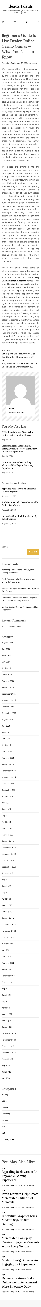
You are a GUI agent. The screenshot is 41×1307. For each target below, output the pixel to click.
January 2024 (8, 841)
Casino (5, 1101)
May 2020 (6, 1078)
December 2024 (9, 771)
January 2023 (8, 918)
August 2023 (7, 873)
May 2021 (6, 1001)
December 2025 (9, 694)
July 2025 (6, 726)
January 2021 (7, 1027)
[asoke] (20, 390)
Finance (5, 1107)
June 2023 (6, 886)
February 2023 (8, 912)
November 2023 (9, 854)
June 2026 (6, 655)
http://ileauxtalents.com (16, 412)
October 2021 (8, 982)
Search (5, 547)
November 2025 (9, 700)
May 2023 (6, 892)
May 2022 (6, 950)
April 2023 (6, 899)
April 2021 (6, 1008)
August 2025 (7, 719)
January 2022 (8, 969)
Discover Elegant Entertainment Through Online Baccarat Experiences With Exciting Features (19, 449)
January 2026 (8, 687)
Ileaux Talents (20, 6)
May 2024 (6, 815)
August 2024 (7, 796)
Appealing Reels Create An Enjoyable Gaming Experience (19, 1176)
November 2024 (9, 777)
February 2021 (8, 1020)
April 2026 (6, 668)
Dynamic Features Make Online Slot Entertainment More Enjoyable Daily (19, 1282)
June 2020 (6, 1072)
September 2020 (9, 1052)
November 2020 (9, 1040)
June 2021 (6, 995)
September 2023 (9, 867)
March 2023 (7, 905)
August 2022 (7, 944)
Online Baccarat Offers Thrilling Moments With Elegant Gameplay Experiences (17, 465)
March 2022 (7, 956)
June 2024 (6, 809)
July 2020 (6, 1065)
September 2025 (9, 713)
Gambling (6, 1114)
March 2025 (7, 751)
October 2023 (8, 860)
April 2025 (6, 745)
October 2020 (8, 1046)
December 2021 (8, 976)
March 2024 (7, 828)
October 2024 (8, 783)
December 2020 (9, 1033)
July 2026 (6, 649)
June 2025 (6, 732)
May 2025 (6, 739)
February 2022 (8, 963)
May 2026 (6, 662)
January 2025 (8, 764)
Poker (4, 1126)
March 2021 (7, 1014)
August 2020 (7, 1059)
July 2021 (6, 988)
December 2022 (9, 924)
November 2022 (9, 931)
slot (3, 1133)
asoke (34, 63)
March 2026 (7, 674)
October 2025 (8, 707)
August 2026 (7, 642)
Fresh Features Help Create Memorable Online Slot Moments (20, 1198)
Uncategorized (8, 1139)
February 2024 (8, 835)
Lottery (5, 1120)
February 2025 (8, 758)
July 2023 (6, 880)
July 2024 (6, 803)
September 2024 (9, 790)
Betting (5, 1094)
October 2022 (8, 937)
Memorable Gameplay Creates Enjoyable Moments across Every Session (20, 1242)
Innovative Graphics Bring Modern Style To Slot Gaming (19, 1220)
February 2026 (8, 681)
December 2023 (9, 847)
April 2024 (6, 822)
